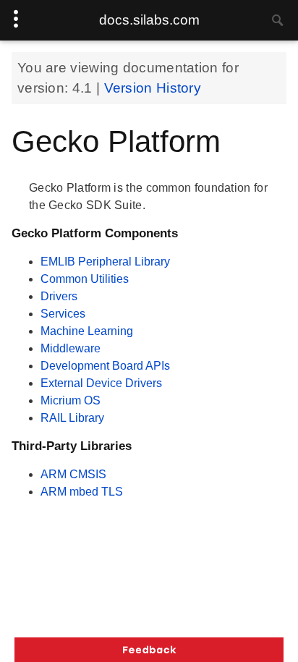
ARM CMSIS (73, 474)
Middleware (71, 348)
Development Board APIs (105, 366)
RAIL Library (72, 418)
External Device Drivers (101, 383)
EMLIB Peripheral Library (105, 261)
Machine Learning (87, 331)
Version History (153, 88)
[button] (149, 649)
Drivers (59, 296)
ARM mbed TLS (82, 491)
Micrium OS (71, 400)
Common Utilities (85, 279)
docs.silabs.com (149, 19)
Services (63, 313)
